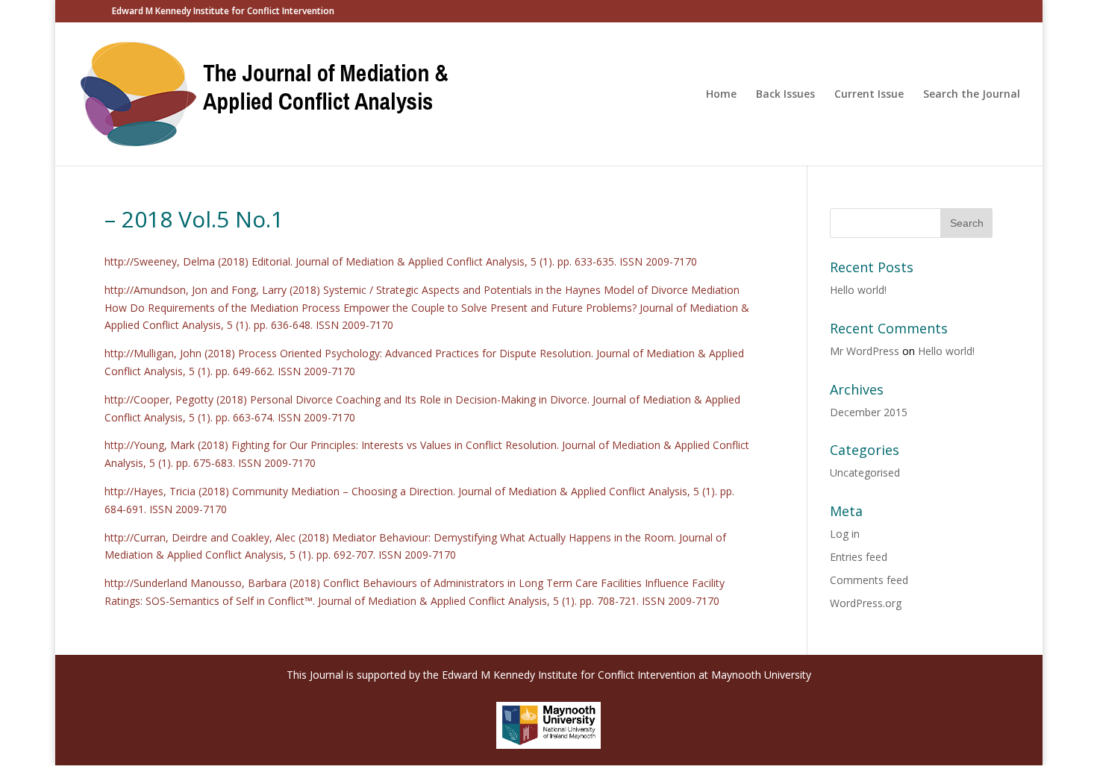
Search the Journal (971, 95)
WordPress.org (865, 603)
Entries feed (858, 557)
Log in (845, 534)
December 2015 (868, 412)
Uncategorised (865, 472)
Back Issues (785, 95)
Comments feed (869, 580)
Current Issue (869, 95)
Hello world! (858, 290)
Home (721, 95)
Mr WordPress (864, 351)
